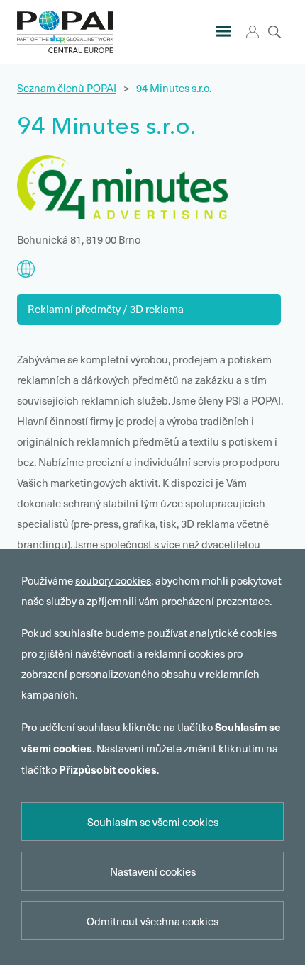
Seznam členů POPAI (66, 88)
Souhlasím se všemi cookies (152, 822)
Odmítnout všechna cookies (152, 921)
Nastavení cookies (153, 871)
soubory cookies (113, 580)
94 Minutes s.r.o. (173, 88)
